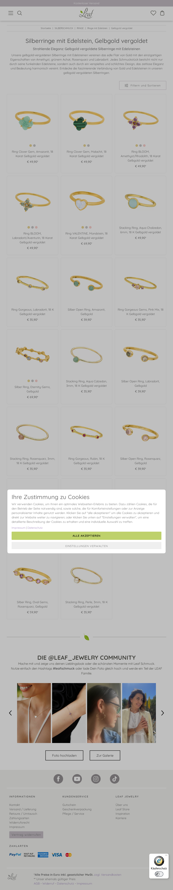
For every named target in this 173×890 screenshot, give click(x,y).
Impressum (19, 527)
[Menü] (166, 856)
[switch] (159, 874)
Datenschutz (35, 527)
